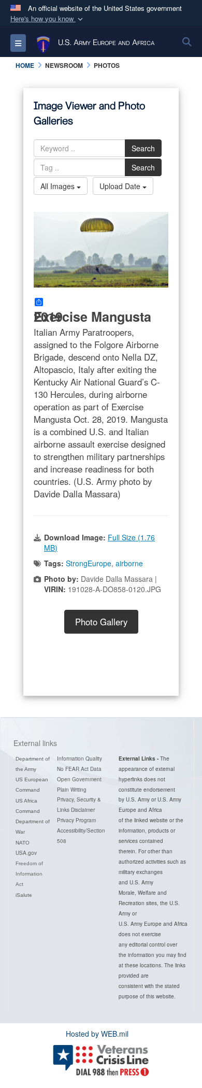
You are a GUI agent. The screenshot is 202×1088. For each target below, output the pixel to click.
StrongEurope (88, 563)
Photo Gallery (101, 621)
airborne (129, 563)
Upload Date (120, 186)
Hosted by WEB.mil (97, 1033)
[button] (47, 18)
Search (143, 148)
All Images (58, 186)
